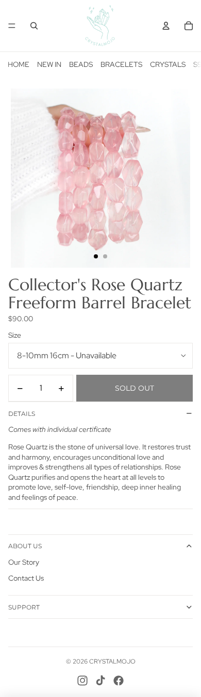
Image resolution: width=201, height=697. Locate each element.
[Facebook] (118, 680)
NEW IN (49, 64)
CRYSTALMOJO (112, 661)
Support (24, 607)
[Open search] (34, 25)
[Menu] (12, 26)
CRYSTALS (168, 64)
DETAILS (21, 413)
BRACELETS (121, 64)
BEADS (81, 64)
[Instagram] (82, 680)
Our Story (23, 562)
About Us (25, 546)
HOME (18, 64)
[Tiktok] (100, 680)
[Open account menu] (166, 25)
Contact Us (26, 578)
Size (14, 335)
